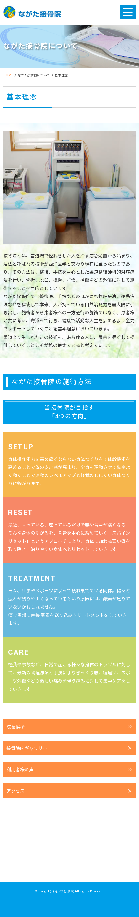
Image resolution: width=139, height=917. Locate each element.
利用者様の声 (20, 769)
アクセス (15, 791)
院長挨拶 (15, 727)
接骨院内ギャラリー (26, 748)
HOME (8, 75)
